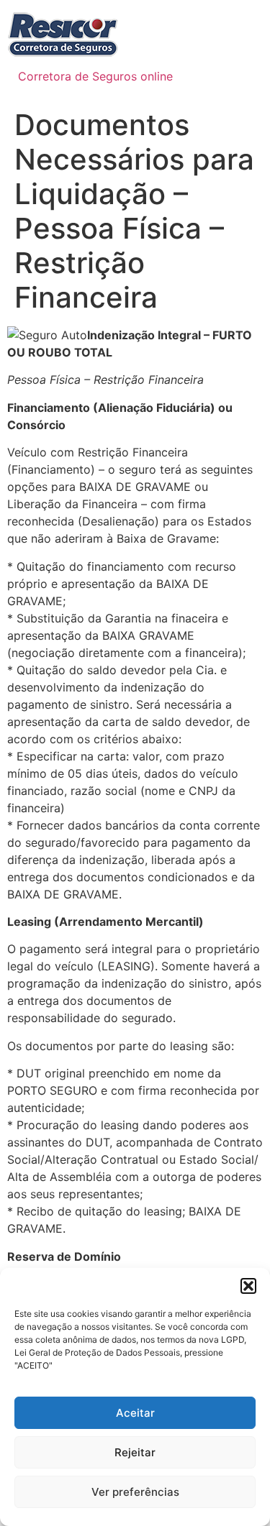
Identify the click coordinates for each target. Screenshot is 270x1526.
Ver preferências (135, 1492)
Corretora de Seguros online (95, 76)
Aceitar (135, 1413)
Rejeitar (135, 1452)
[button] (248, 1286)
